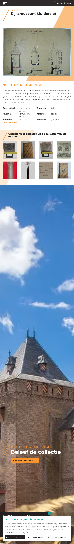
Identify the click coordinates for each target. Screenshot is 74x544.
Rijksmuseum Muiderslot (24, 460)
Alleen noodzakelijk (36, 537)
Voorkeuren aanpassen (57, 537)
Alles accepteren (13, 537)
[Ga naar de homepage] (8, 3)
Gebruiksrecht (10, 122)
